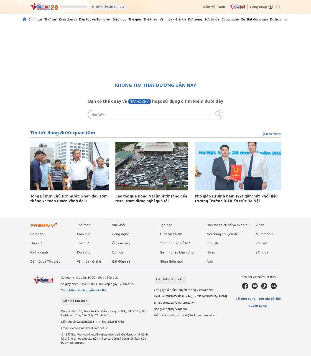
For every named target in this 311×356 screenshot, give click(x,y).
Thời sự (50, 19)
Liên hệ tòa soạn (75, 301)
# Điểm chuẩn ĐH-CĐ (108, 7)
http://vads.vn (176, 309)
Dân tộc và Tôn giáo (94, 19)
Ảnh (210, 261)
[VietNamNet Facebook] (245, 288)
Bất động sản (257, 19)
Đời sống (195, 19)
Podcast (262, 243)
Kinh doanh (68, 19)
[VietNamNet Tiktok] (264, 288)
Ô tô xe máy (121, 243)
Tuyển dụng (258, 306)
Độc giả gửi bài (270, 299)
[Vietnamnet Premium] (44, 227)
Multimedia (264, 234)
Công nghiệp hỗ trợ (175, 243)
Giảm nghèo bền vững (177, 252)
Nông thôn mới (171, 261)
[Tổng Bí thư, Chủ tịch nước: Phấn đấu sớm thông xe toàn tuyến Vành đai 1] (69, 166)
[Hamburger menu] (285, 19)
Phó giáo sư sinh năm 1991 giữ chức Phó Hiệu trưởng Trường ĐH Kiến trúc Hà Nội (236, 198)
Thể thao (150, 19)
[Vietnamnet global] (237, 8)
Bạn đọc (166, 225)
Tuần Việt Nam (213, 7)
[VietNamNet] (24, 19)
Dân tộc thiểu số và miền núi (228, 225)
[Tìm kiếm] (278, 6)
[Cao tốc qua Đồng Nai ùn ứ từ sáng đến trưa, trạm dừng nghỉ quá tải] (151, 166)
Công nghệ (230, 19)
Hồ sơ (211, 252)
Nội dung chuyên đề (222, 234)
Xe (243, 19)
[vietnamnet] (44, 9)
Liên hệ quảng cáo (169, 279)
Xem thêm (273, 134)
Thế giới (134, 19)
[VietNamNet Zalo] (274, 288)
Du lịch (275, 19)
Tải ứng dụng (245, 299)
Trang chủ (139, 101)
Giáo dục (119, 19)
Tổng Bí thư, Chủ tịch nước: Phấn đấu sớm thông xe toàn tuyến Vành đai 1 (69, 198)
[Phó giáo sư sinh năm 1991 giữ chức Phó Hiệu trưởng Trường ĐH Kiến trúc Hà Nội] (238, 166)
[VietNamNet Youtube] (255, 288)
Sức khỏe (211, 19)
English (212, 243)
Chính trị (35, 19)
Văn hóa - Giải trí (173, 19)
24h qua (262, 252)
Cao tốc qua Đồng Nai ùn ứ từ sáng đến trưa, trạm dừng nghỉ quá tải (151, 198)
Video (260, 225)
